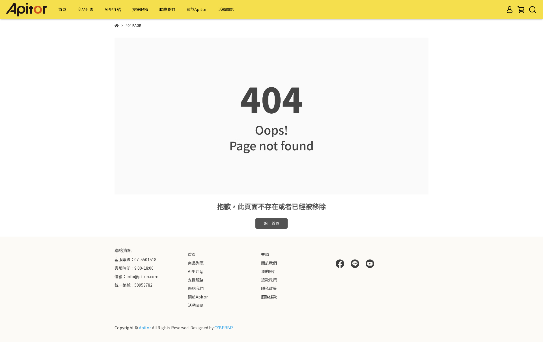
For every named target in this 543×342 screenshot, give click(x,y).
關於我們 (269, 263)
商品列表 (85, 9)
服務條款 (269, 297)
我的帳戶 (269, 271)
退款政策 (269, 280)
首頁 (62, 9)
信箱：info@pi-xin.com (136, 276)
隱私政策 (269, 288)
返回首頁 (271, 223)
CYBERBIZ (224, 327)
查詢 (265, 254)
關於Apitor (196, 9)
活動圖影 (226, 9)
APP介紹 (113, 9)
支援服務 (140, 9)
